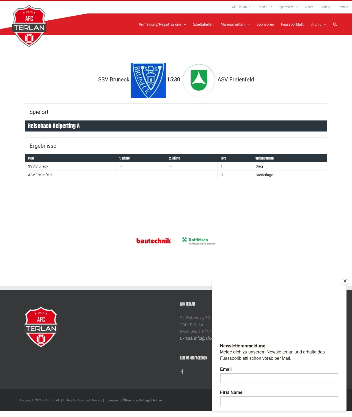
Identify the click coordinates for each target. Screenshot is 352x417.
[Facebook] (182, 371)
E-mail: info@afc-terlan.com (206, 338)
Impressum (112, 400)
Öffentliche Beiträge (136, 400)
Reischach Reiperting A (54, 126)
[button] (335, 24)
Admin (157, 400)
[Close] (345, 281)
